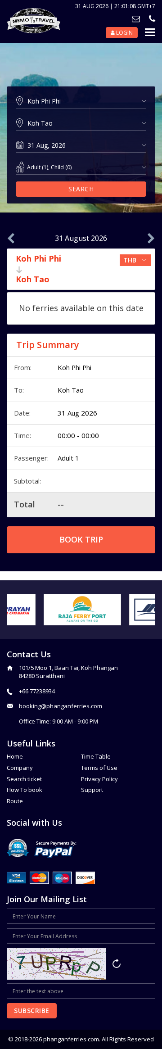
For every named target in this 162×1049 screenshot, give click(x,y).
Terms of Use (99, 768)
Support (92, 790)
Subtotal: (27, 480)
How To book (24, 790)
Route (15, 801)
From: (23, 367)
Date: (22, 412)
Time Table (96, 756)
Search (81, 189)
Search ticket (24, 779)
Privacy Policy (99, 779)
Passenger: (31, 457)
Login (124, 32)
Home (15, 756)
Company (20, 768)
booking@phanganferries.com (60, 706)
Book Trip (81, 539)
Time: (22, 435)
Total (24, 504)
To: (19, 389)
